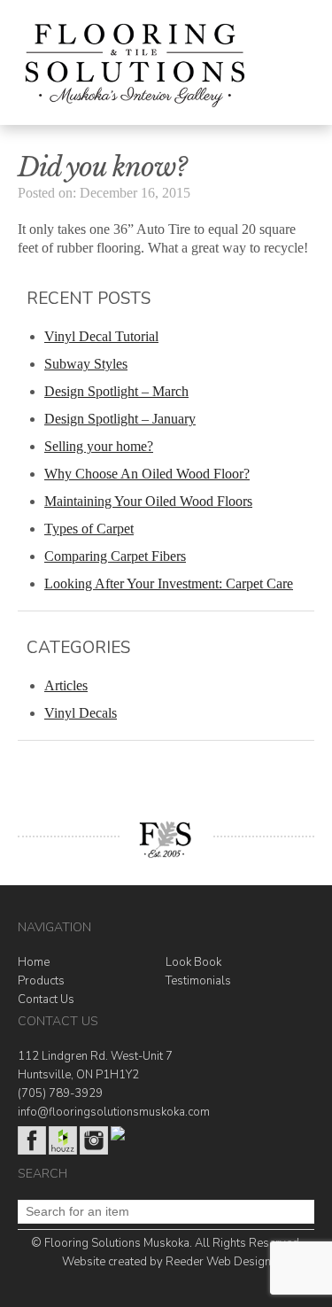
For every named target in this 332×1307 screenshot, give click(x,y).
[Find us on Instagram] (94, 1151)
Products (41, 981)
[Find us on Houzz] (63, 1151)
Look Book (193, 962)
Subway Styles (85, 363)
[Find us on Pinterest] (118, 1137)
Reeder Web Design (218, 1262)
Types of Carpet (89, 528)
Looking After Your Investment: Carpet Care (168, 583)
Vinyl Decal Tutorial (101, 336)
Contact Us (46, 999)
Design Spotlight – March (116, 391)
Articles (66, 685)
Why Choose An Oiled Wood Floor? (147, 473)
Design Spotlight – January (120, 418)
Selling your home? (98, 446)
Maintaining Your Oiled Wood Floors (148, 501)
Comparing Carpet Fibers (115, 556)
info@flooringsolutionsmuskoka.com (114, 1112)
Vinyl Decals (80, 712)
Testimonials (198, 981)
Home (34, 962)
